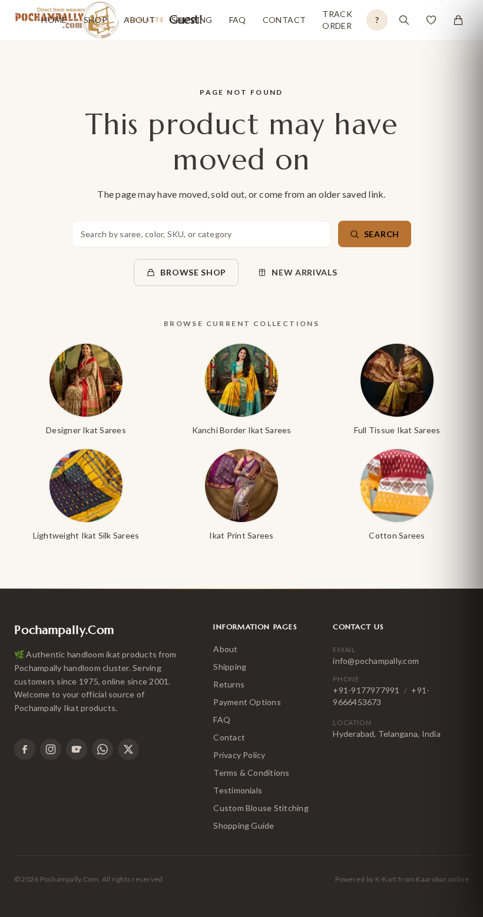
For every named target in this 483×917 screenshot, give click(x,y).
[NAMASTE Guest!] (20, 20)
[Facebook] (24, 749)
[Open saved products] (431, 20)
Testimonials (237, 790)
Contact (284, 20)
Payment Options (247, 702)
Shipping (192, 20)
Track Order (337, 20)
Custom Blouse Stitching (261, 808)
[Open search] (404, 20)
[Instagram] (50, 749)
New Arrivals (304, 272)
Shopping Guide (243, 825)
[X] (128, 749)
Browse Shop (193, 272)
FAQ (237, 20)
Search (381, 234)
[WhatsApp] (102, 749)
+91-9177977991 (366, 690)
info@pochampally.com (376, 661)
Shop (95, 20)
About (139, 20)
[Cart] (458, 20)
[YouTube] (76, 749)
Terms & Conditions (251, 773)
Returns (228, 684)
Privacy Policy (239, 755)
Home (54, 20)
